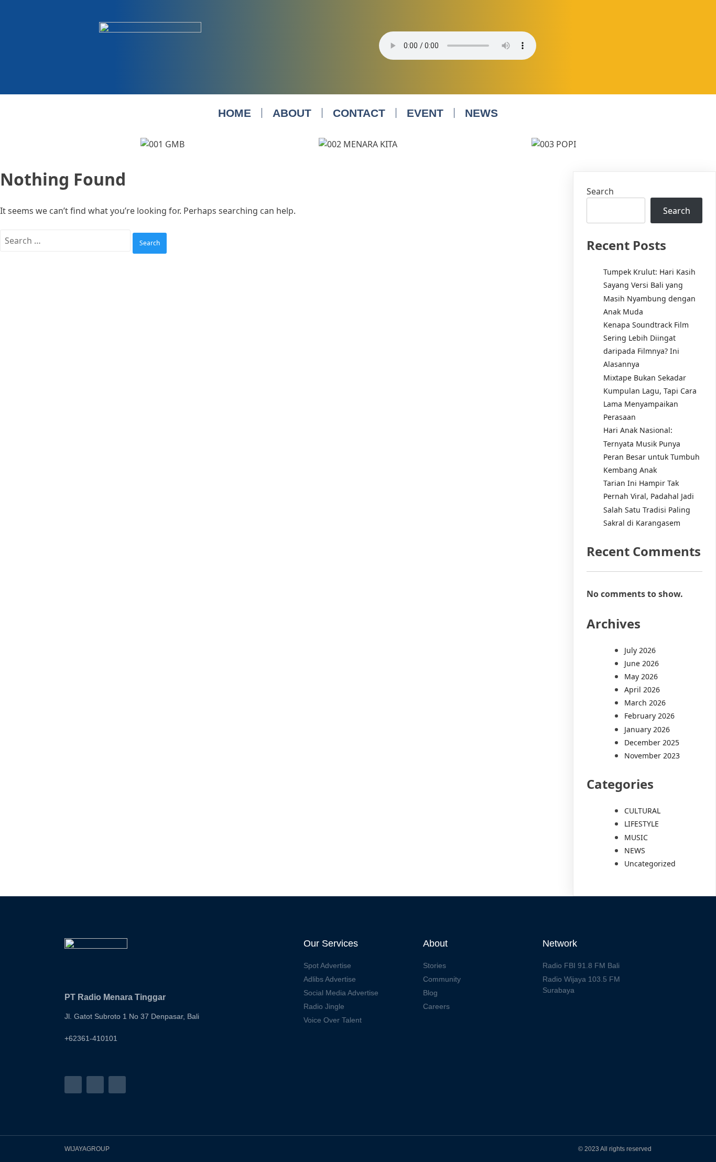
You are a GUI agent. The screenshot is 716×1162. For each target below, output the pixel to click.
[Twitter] (117, 1084)
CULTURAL (642, 811)
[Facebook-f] (73, 1084)
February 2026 (649, 716)
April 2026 (642, 689)
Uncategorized (650, 863)
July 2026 (640, 650)
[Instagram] (95, 1084)
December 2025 (651, 742)
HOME (234, 113)
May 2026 (641, 676)
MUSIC (636, 837)
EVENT (425, 113)
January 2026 (647, 729)
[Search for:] (66, 240)
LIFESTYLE (641, 824)
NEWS (481, 113)
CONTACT (359, 113)
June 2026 (641, 663)
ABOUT (292, 113)
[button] (75, 143)
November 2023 (652, 756)
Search (600, 191)
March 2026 (645, 703)
